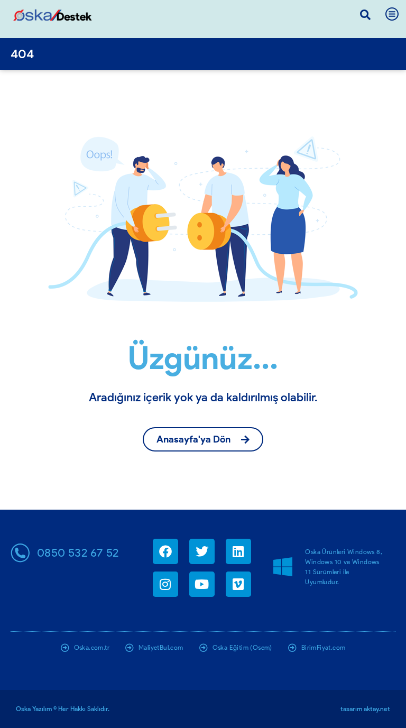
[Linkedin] (238, 551)
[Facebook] (165, 551)
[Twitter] (202, 551)
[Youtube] (202, 584)
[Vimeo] (238, 584)
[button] (365, 15)
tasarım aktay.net (365, 709)
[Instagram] (165, 584)
